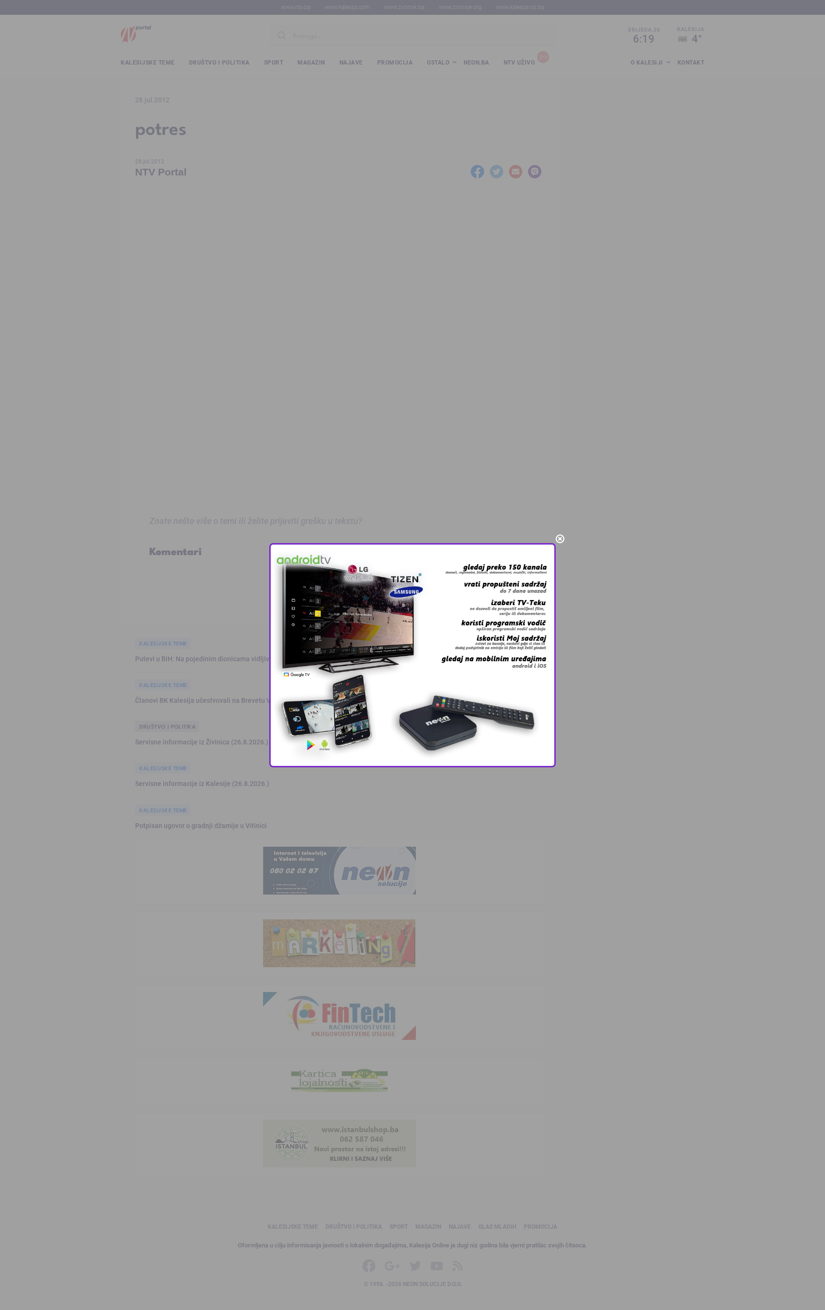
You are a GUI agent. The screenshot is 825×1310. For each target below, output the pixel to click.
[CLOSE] (560, 539)
